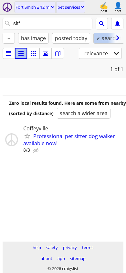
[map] (58, 53)
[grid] (33, 53)
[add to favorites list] (27, 136)
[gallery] (45, 53)
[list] (9, 53)
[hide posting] (36, 150)
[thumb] (21, 53)
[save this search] (117, 23)
